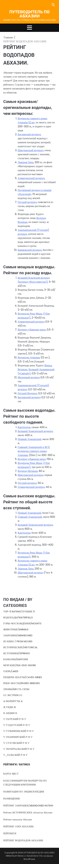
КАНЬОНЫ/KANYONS (15, 659)
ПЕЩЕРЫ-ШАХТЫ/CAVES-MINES (22, 677)
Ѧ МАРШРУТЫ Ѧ (13, 701)
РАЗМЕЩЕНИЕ (11, 798)
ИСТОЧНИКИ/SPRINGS (16, 653)
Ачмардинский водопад (31, 178)
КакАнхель (24, 427)
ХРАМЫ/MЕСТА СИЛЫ (16, 689)
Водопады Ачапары (29, 357)
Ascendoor (33, 855)
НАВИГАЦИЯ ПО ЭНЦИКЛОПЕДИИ (23, 791)
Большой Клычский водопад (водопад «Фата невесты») (34, 280)
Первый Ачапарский (29, 439)
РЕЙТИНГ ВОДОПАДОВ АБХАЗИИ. (23, 840)
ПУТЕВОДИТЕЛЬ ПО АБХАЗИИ (29, 13)
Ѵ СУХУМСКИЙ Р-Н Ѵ (16, 743)
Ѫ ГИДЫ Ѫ (9, 707)
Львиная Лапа (25, 162)
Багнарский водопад (29, 134)
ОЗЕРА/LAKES (10, 671)
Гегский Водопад (27, 393)
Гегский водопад (27, 202)
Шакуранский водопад (30, 150)
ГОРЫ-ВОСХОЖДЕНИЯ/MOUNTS (22, 623)
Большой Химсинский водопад (35, 431)
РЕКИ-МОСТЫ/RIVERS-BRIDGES (21, 683)
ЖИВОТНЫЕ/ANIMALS (16, 629)
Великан (22, 369)
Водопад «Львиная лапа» (32, 329)
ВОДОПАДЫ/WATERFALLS (18, 617)
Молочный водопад (29, 377)
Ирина (48, 365)
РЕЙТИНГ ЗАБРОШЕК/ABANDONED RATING (28, 805)
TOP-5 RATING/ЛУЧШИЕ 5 (19, 611)
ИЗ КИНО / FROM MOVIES (17, 641)
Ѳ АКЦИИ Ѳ (10, 713)
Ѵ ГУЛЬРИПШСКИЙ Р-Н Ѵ (18, 731)
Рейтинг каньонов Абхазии (17, 819)
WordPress (29, 859)
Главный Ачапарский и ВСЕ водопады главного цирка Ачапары (34, 451)
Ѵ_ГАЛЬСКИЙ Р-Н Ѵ (15, 755)
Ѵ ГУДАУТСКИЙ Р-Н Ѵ (16, 725)
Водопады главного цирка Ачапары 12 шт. (32, 120)
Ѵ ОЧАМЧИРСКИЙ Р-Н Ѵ (18, 737)
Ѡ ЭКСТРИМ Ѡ (12, 695)
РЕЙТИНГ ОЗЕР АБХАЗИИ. (18, 826)
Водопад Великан (28, 471)
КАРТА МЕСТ (11, 773)
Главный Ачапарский (30, 517)
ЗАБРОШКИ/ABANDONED (17, 635)
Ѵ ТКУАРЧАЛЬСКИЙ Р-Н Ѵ (19, 749)
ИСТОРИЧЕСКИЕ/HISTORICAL (20, 647)
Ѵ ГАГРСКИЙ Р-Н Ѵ (14, 719)
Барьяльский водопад (30, 250)
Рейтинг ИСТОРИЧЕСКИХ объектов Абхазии (27, 812)
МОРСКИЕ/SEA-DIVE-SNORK (19, 665)
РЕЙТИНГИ (9, 833)
